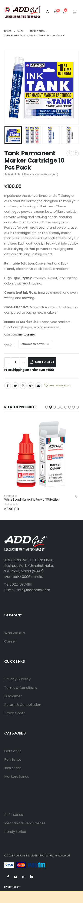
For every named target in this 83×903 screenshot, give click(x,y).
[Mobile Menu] (75, 12)
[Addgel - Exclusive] (22, 11)
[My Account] (47, 11)
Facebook (7, 385)
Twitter (15, 385)
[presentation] (9, 88)
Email (38, 385)
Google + (30, 385)
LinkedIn (23, 385)
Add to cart (44, 362)
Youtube (16, 877)
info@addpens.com (33, 589)
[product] (41, 454)
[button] (47, 407)
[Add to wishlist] (77, 496)
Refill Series (26, 334)
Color (8, 344)
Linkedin (31, 877)
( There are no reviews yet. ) (40, 174)
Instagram (23, 877)
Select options (72, 424)
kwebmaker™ (12, 887)
